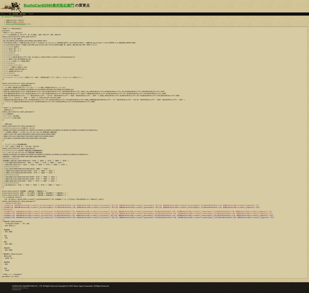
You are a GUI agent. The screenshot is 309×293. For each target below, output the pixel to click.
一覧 (9, 14)
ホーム (3, 14)
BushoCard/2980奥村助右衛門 (49, 5)
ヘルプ (30, 14)
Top (2, 16)
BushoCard (8, 16)
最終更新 (23, 14)
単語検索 (15, 14)
